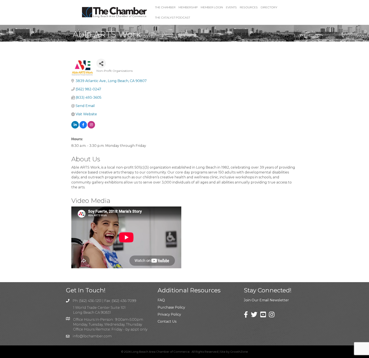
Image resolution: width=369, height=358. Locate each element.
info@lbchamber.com (92, 336)
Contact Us (167, 321)
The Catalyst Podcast (172, 17)
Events (231, 7)
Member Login (212, 7)
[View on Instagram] (91, 127)
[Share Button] (101, 63)
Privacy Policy (169, 314)
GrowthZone (239, 351)
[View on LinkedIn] (75, 127)
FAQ (161, 300)
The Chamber (165, 7)
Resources (249, 7)
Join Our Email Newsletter (266, 300)
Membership (188, 7)
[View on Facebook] (83, 127)
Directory (269, 7)
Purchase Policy (171, 307)
